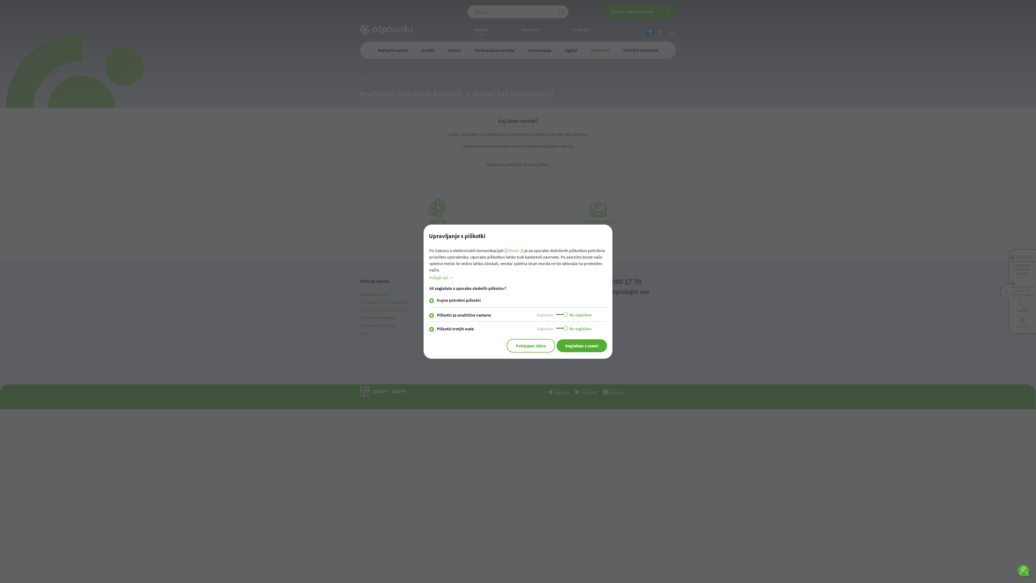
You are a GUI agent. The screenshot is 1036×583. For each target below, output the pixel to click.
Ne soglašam (581, 314)
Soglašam (545, 314)
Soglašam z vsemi (581, 345)
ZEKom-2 (514, 250)
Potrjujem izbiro (531, 345)
